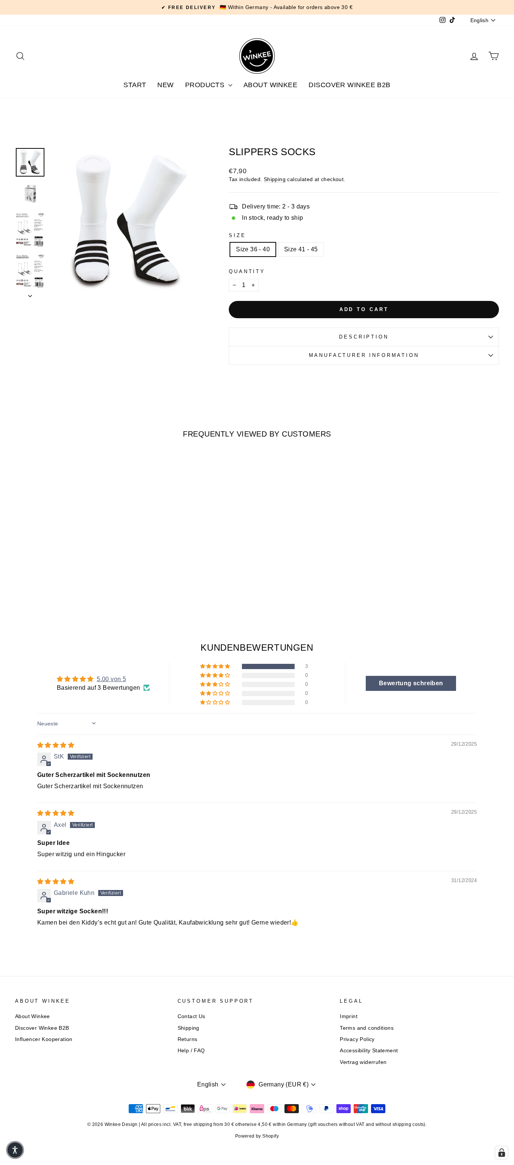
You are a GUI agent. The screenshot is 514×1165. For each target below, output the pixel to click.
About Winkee (270, 85)
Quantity (247, 271)
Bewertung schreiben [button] (411, 683)
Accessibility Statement (369, 1050)
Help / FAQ (191, 1050)
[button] (215, 666)
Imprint (348, 1016)
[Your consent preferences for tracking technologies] (501, 1152)
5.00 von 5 (111, 679)
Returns (188, 1039)
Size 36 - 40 (253, 249)
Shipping (275, 179)
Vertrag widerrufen (363, 1062)
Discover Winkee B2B (350, 85)
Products (206, 85)
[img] (55, 745)
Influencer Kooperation (44, 1039)
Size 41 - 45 (301, 249)
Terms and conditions (367, 1028)
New (165, 85)
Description (363, 337)
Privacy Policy (357, 1039)
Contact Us (191, 1016)
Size (237, 235)
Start (134, 85)
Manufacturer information (364, 355)
